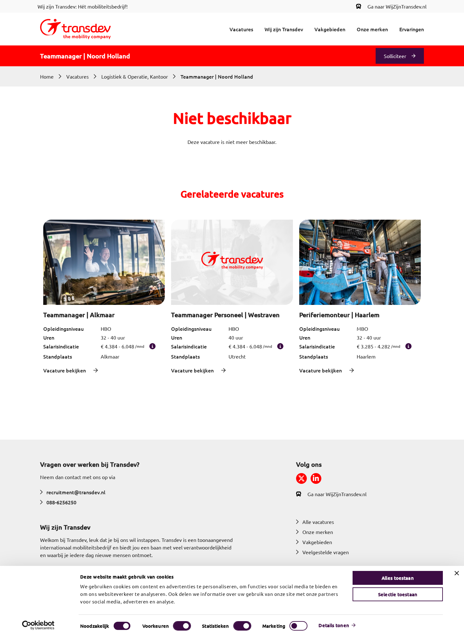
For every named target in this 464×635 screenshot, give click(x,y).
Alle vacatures (318, 522)
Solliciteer (395, 56)
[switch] (182, 626)
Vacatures (241, 29)
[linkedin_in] (316, 478)
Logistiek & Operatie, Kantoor (134, 76)
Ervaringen (411, 29)
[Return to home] (75, 29)
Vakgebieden (329, 29)
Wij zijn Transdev (284, 29)
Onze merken (372, 29)
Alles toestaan (397, 578)
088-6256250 (61, 502)
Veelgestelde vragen (325, 552)
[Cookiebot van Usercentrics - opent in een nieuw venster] (38, 625)
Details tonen (333, 625)
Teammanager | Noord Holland (217, 76)
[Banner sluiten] (457, 573)
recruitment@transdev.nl (75, 492)
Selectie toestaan (397, 594)
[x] (301, 478)
